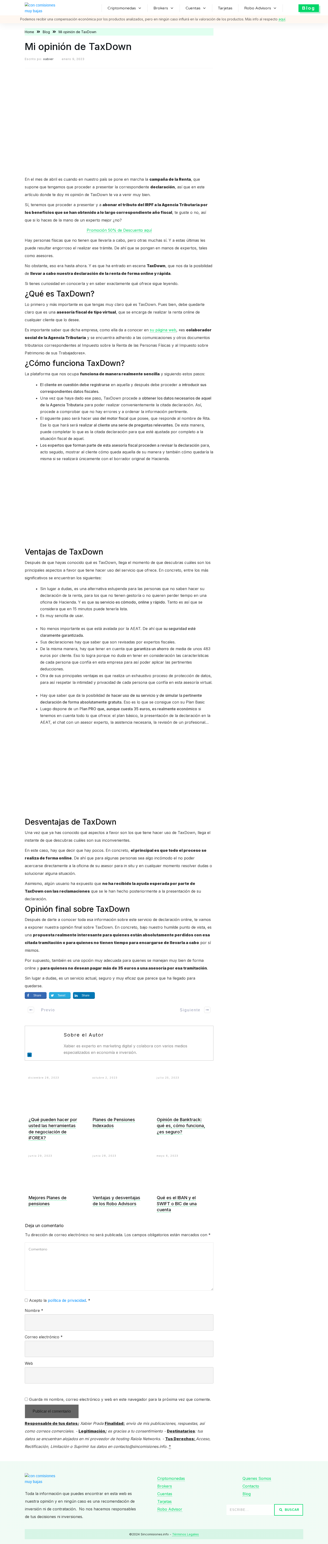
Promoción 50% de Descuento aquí (119, 230)
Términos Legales (185, 1534)
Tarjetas (164, 1501)
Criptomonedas (171, 1478)
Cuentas (164, 1493)
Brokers (164, 1486)
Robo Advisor (169, 1509)
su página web (163, 329)
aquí (282, 19)
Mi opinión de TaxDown (78, 46)
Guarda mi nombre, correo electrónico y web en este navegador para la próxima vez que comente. (120, 1399)
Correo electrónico (44, 1336)
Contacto (251, 1486)
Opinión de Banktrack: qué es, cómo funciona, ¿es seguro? (181, 1125)
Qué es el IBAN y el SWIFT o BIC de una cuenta (177, 1203)
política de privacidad (67, 1300)
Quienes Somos (257, 1478)
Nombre (34, 1310)
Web (29, 1363)
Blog (247, 1493)
